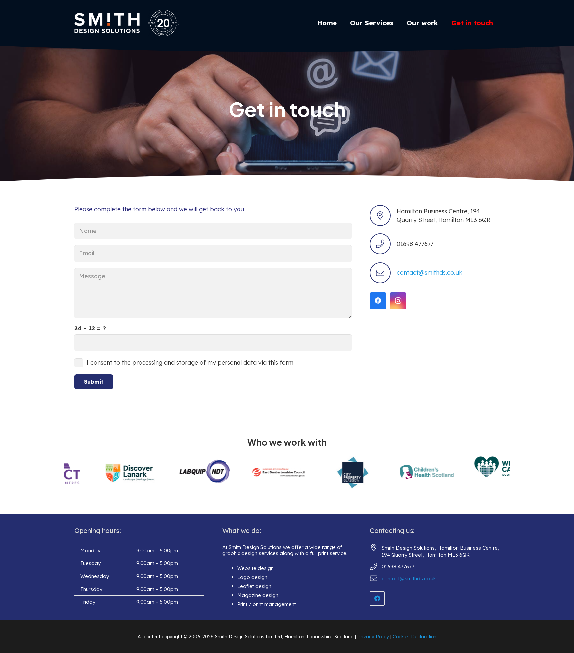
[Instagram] (398, 300)
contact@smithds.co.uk (429, 272)
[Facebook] (378, 300)
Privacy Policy (373, 637)
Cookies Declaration (414, 637)
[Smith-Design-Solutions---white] (107, 23)
